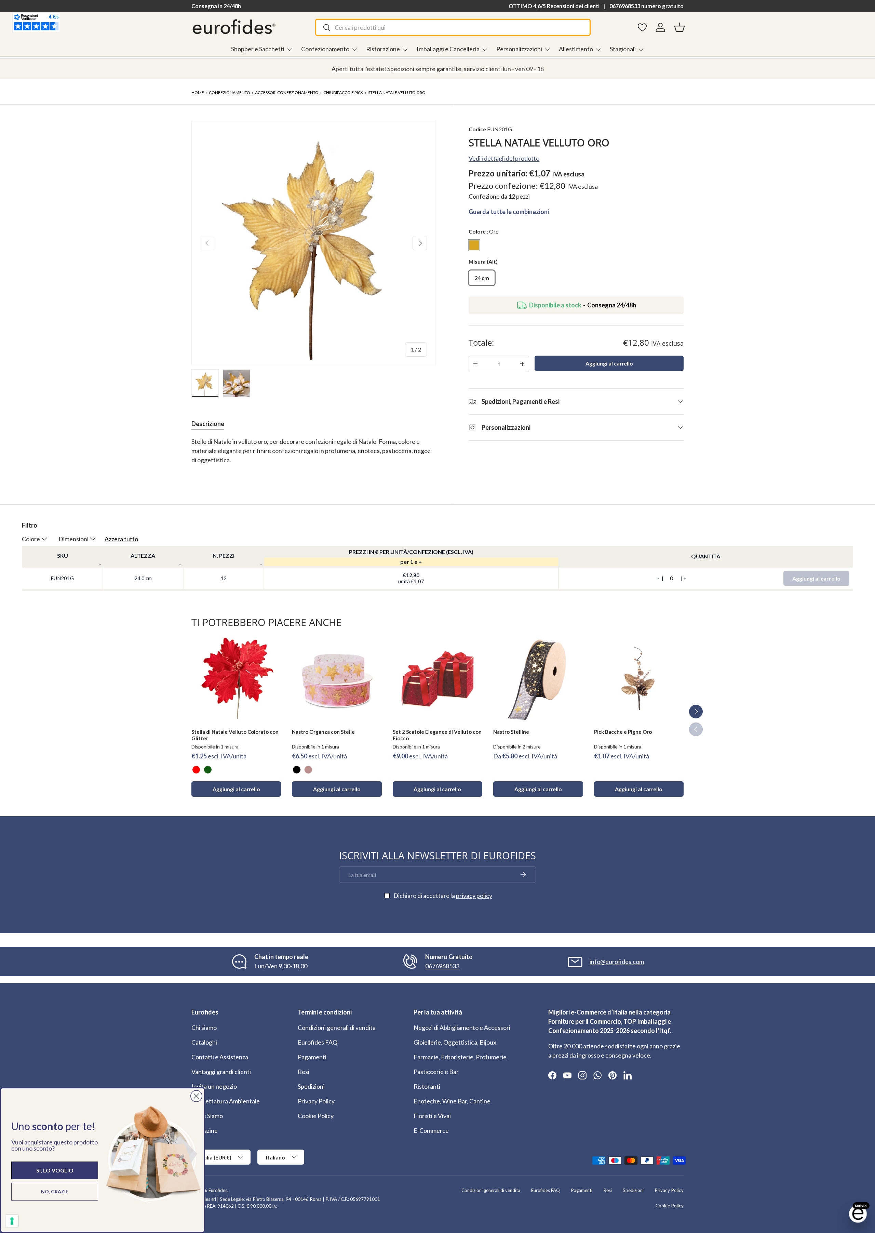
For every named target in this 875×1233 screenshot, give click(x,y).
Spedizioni (311, 1086)
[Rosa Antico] (308, 770)
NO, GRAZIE (54, 1191)
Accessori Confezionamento (287, 92)
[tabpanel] (313, 455)
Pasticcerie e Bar (436, 1071)
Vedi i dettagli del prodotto (504, 158)
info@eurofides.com (617, 961)
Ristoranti (427, 1086)
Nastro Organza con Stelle (323, 732)
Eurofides (217, 1190)
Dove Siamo (207, 1115)
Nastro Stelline (511, 732)
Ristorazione (383, 49)
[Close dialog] (196, 1096)
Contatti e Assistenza (219, 1057)
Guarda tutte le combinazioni (509, 211)
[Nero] (297, 770)
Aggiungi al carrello (609, 363)
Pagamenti (312, 1057)
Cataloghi (204, 1042)
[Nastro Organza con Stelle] (336, 678)
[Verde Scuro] (208, 770)
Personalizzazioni (519, 49)
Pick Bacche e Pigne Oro (623, 732)
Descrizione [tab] (207, 423)
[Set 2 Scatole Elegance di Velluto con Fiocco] (437, 678)
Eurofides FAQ (317, 1042)
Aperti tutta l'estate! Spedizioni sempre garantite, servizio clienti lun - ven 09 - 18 (438, 68)
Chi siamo (204, 1027)
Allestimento (576, 49)
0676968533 (442, 966)
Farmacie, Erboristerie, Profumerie (460, 1057)
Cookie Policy (316, 1115)
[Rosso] (196, 770)
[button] (679, 27)
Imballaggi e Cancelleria (448, 49)
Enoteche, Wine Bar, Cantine (452, 1101)
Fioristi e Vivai (432, 1115)
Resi (303, 1071)
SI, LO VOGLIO (54, 1170)
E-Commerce (431, 1130)
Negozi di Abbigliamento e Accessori (462, 1027)
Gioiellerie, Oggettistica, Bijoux (455, 1042)
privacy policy (474, 895)
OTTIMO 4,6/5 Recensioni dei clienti (554, 6)
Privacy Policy (316, 1101)
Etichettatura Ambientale (225, 1101)
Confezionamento (325, 49)
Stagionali (623, 49)
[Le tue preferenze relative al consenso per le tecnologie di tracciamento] (11, 1221)
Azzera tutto (121, 539)
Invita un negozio (214, 1086)
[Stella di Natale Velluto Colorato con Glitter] (236, 678)
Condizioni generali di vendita (337, 1027)
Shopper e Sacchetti (257, 49)
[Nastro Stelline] (538, 678)
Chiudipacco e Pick (343, 92)
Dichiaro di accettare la (442, 895)
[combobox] (452, 27)
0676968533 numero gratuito (646, 6)
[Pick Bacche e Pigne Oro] (639, 678)
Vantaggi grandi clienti (221, 1071)
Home (197, 92)
